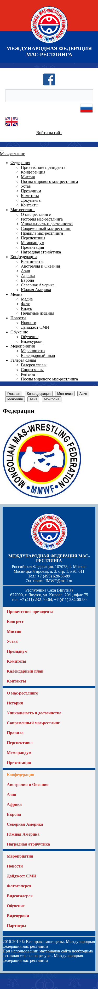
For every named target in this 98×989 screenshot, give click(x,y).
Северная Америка (38, 285)
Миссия (28, 177)
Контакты (29, 205)
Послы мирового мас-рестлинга (49, 181)
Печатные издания (37, 313)
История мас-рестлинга (42, 219)
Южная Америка (36, 289)
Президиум (31, 191)
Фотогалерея (19, 886)
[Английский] (11, 126)
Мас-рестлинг (12, 154)
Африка (28, 275)
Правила (15, 733)
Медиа (16, 294)
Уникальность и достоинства (47, 224)
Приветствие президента (43, 167)
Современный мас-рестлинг (46, 228)
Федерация (20, 162)
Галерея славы (23, 360)
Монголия (65, 394)
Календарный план (38, 355)
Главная (13, 394)
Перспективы (33, 238)
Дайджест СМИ (35, 327)
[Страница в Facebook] (49, 84)
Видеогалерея (20, 896)
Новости (18, 318)
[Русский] (86, 113)
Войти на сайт (49, 132)
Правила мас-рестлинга (42, 233)
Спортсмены (32, 369)
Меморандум (32, 242)
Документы (31, 200)
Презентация (32, 247)
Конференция (33, 172)
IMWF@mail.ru (58, 581)
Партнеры (16, 925)
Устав (26, 186)
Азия (25, 271)
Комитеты (30, 195)
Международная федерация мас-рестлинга (49, 558)
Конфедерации (23, 257)
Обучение (19, 332)
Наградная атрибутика (41, 252)
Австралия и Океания (40, 266)
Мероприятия (22, 346)
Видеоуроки (32, 341)
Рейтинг (28, 374)
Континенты (32, 261)
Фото (25, 304)
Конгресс (15, 621)
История (15, 703)
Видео (26, 308)
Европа (27, 280)
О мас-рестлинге (36, 214)
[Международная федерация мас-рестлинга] (49, 43)
